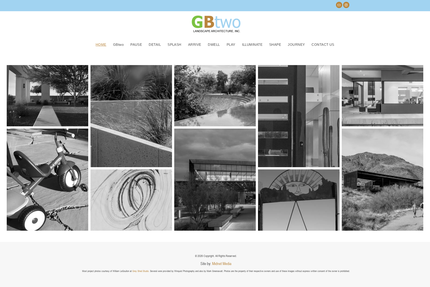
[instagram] (346, 5)
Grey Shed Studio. (140, 271)
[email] (339, 5)
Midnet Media (221, 263)
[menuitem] (101, 44)
